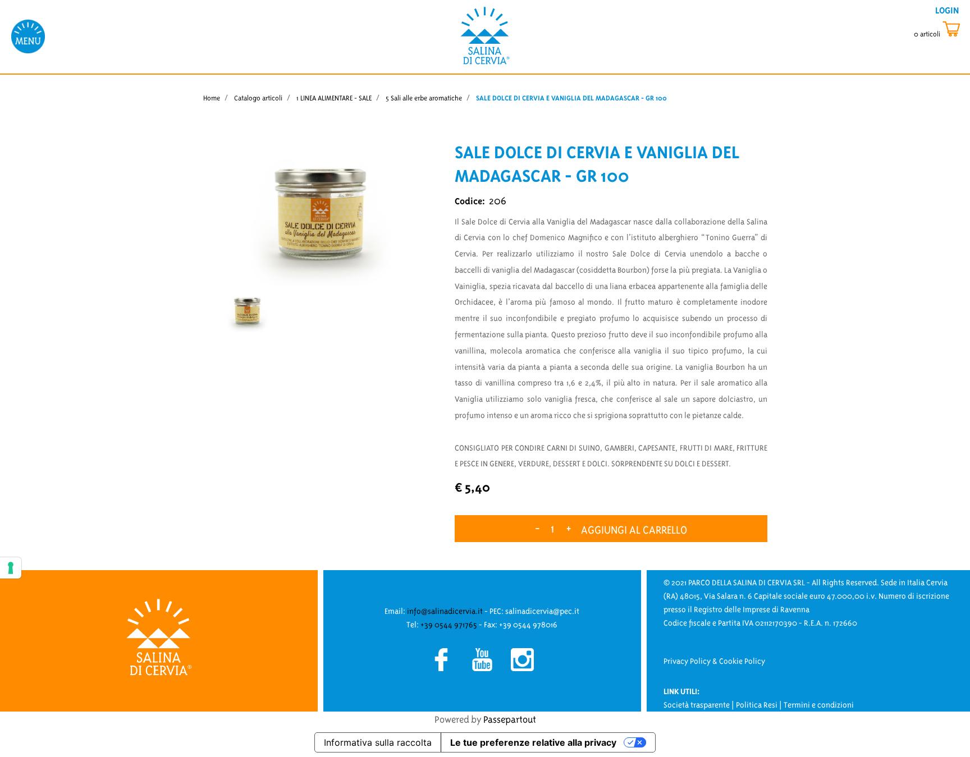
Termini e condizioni (819, 705)
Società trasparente (697, 705)
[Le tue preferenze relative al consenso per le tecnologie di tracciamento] (10, 568)
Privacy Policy (687, 661)
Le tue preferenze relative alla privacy (533, 742)
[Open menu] (28, 36)
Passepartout (509, 719)
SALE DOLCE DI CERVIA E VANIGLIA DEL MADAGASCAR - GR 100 (571, 98)
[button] (320, 211)
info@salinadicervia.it (445, 611)
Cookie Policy (742, 661)
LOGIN (947, 10)
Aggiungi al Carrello (634, 529)
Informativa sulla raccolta (378, 742)
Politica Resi (756, 705)
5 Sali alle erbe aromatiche (424, 98)
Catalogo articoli (258, 98)
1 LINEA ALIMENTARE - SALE (334, 98)
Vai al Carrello (939, 29)
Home (211, 98)
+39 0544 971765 (448, 625)
